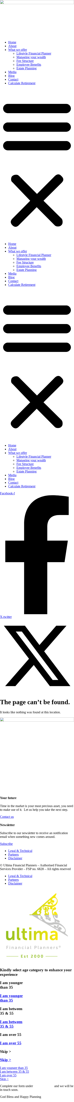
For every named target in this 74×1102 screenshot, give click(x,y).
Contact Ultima (43, 1086)
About (12, 46)
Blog (11, 75)
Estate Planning (26, 68)
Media (12, 72)
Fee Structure (25, 61)
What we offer (17, 49)
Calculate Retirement (21, 83)
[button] (37, 163)
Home (12, 42)
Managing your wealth (31, 57)
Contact (13, 79)
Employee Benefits (28, 64)
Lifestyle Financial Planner (33, 53)
